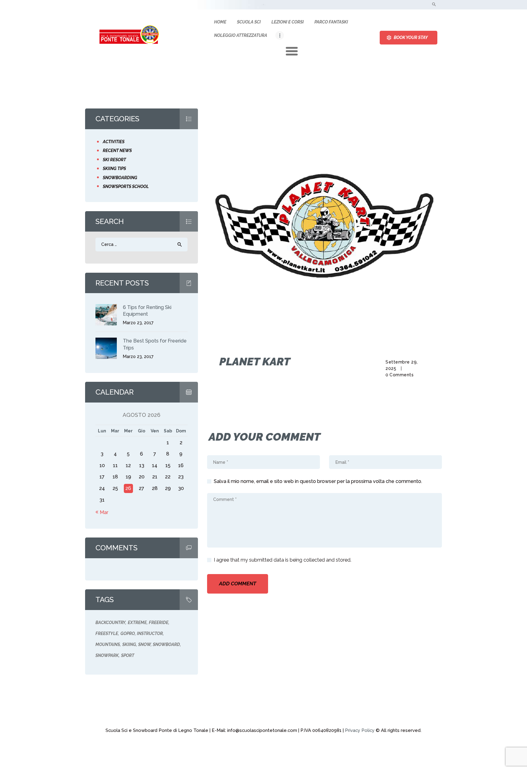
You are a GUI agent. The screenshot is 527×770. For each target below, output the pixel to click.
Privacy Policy (360, 730)
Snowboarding (120, 177)
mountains (107, 644)
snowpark (107, 655)
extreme (137, 622)
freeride (158, 622)
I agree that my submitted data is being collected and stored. (282, 560)
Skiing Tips (114, 168)
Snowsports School (126, 186)
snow (144, 644)
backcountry (110, 622)
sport (127, 655)
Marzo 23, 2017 (138, 322)
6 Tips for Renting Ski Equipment (147, 310)
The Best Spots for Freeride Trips (155, 344)
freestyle (106, 633)
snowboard (166, 644)
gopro (127, 633)
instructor (150, 633)
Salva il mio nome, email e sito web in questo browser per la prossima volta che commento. (318, 481)
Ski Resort (114, 159)
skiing (129, 644)
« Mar (101, 512)
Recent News (117, 150)
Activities (113, 141)
